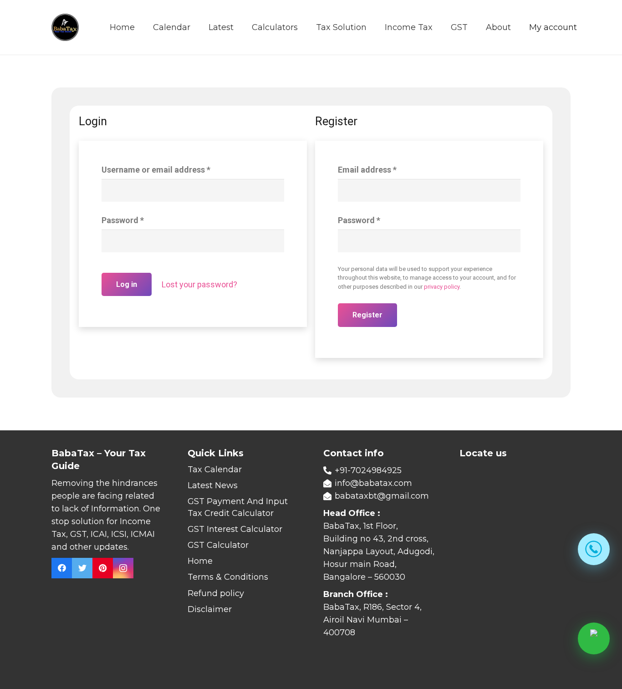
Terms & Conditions (228, 577)
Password (123, 220)
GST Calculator (218, 545)
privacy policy (441, 286)
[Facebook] (61, 568)
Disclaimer (210, 609)
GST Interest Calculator (235, 529)
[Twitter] (82, 568)
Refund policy (216, 593)
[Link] (65, 27)
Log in (126, 284)
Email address (367, 169)
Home (200, 561)
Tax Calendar (215, 469)
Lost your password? (199, 284)
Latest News (213, 485)
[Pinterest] (102, 568)
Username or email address (156, 169)
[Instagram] (123, 568)
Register (367, 315)
